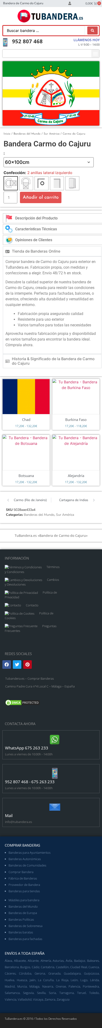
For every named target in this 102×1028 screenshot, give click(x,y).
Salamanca (12, 993)
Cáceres (10, 973)
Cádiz (35, 967)
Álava (8, 960)
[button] (95, 53)
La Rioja (62, 980)
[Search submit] (92, 30)
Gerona (40, 973)
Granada (54, 973)
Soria (52, 993)
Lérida (94, 980)
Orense (61, 986)
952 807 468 (27, 41)
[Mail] (54, 807)
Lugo (84, 980)
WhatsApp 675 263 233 (26, 748)
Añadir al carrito (41, 197)
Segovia (28, 993)
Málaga (34, 986)
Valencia (10, 999)
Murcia (22, 986)
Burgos (25, 967)
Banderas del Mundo (27, 133)
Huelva (9, 980)
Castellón (62, 967)
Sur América (52, 133)
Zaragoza (63, 999)
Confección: (15, 173)
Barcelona (12, 967)
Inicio (7, 133)
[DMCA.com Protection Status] (22, 705)
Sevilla (41, 993)
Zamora (50, 999)
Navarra (47, 986)
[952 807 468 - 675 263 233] (54, 773)
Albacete (20, 960)
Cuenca (93, 967)
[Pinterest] (27, 664)
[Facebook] (6, 664)
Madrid (10, 986)
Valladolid (25, 999)
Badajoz (79, 960)
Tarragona (66, 993)
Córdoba (25, 973)
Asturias (58, 960)
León (74, 980)
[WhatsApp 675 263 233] (54, 739)
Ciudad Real (78, 967)
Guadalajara (72, 973)
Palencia (74, 986)
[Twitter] (17, 664)
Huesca (22, 980)
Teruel (81, 993)
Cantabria (47, 967)
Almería (46, 960)
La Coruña (46, 980)
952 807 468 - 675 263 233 (30, 781)
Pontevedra (91, 986)
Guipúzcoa (91, 973)
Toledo (94, 993)
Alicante (33, 960)
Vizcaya (38, 999)
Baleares (93, 960)
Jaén (33, 980)
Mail (9, 815)
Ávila (69, 960)
